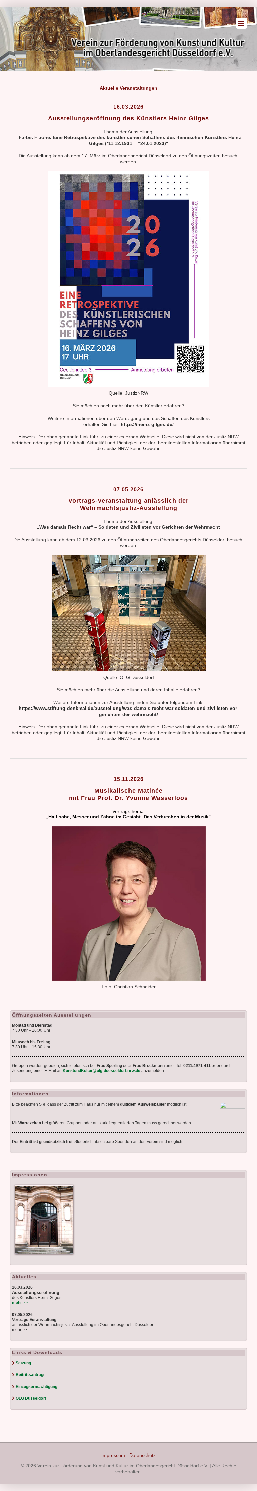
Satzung (23, 1363)
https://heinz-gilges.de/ (147, 424)
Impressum (113, 1455)
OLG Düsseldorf (31, 1398)
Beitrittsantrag (30, 1374)
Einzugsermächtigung (36, 1386)
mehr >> (19, 1329)
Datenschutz (142, 1455)
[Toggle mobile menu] (241, 23)
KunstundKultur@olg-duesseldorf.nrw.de (101, 1070)
